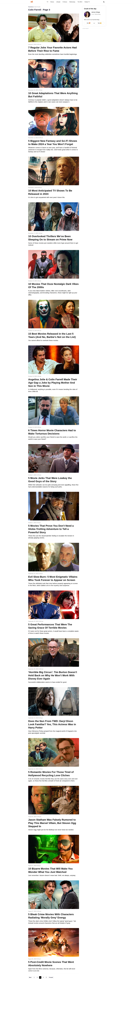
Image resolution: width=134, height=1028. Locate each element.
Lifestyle (58, 1)
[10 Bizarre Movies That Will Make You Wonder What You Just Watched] (53, 856)
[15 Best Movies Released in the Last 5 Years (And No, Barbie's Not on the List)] (53, 321)
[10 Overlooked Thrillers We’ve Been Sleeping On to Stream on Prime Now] (53, 225)
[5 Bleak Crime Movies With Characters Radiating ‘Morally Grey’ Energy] (53, 903)
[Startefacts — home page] (32, 2)
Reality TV (87, 1)
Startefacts (31, 6)
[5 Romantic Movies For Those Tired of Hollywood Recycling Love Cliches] (53, 761)
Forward (51, 977)
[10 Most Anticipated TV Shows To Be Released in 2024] (53, 178)
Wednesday (72, 1)
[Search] (103, 2)
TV (47, 1)
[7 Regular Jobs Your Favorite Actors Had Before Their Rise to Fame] (53, 35)
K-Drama (65, 1)
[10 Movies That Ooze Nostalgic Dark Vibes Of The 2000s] (53, 274)
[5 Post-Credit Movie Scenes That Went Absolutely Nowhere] (53, 951)
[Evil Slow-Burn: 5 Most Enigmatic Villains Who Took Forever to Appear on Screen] (53, 565)
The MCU (80, 1)
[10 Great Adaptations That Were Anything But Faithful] (53, 82)
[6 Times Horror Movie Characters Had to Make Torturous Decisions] (53, 419)
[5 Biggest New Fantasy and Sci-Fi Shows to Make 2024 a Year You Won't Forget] (53, 131)
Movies (52, 1)
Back (30, 977)
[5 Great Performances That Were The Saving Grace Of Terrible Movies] (53, 613)
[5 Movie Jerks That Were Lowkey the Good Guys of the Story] (53, 467)
